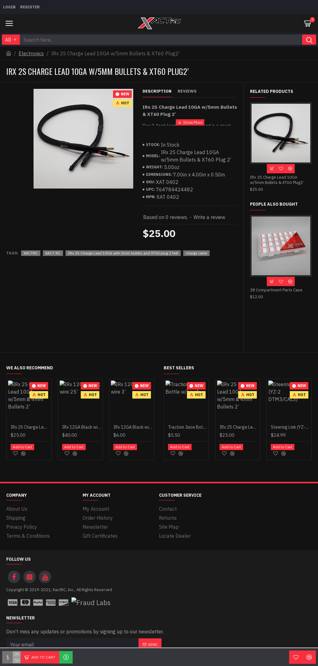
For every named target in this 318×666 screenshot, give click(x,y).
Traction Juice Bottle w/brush (187, 427)
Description (157, 91)
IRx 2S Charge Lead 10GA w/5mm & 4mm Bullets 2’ (30, 427)
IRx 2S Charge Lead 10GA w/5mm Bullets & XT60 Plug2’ (277, 180)
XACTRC (31, 253)
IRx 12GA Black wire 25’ (81, 427)
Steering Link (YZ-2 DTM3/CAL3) (290, 427)
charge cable (196, 253)
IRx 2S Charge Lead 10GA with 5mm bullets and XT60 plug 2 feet (123, 253)
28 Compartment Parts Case (276, 290)
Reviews (187, 91)
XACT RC (53, 253)
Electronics (31, 53)
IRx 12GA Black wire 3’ (132, 427)
